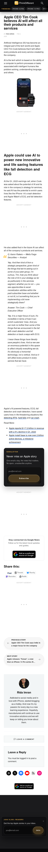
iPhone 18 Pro (34, 9)
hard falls (22, 417)
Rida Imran (10, 34)
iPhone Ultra (18, 9)
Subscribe (24, 478)
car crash (35, 417)
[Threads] (8, 773)
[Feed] (33, 773)
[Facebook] (21, 773)
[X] (15, 773)
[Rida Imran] (24, 683)
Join (38, 830)
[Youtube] (27, 773)
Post (9, 573)
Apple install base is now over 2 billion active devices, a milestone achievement (26, 439)
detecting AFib (10, 417)
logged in (24, 758)
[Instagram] (39, 773)
